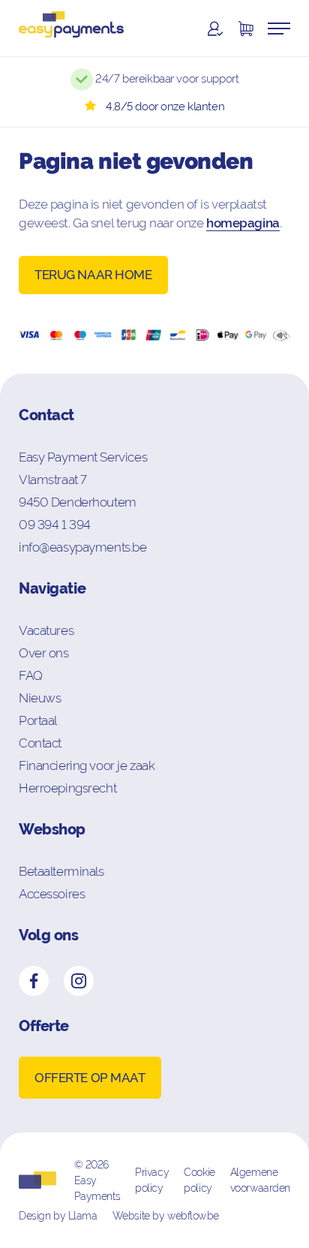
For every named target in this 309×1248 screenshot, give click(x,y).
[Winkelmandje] (245, 29)
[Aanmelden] (215, 29)
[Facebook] (34, 981)
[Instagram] (79, 981)
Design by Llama (58, 1216)
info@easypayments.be (83, 547)
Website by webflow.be (165, 1216)
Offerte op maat (90, 1077)
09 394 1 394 (55, 524)
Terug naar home (93, 274)
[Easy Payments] (71, 28)
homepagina (243, 222)
